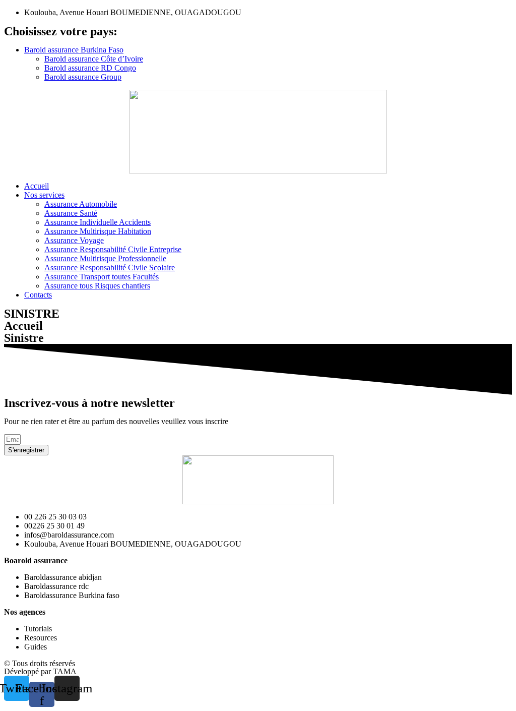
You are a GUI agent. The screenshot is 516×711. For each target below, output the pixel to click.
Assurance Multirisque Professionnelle (105, 258)
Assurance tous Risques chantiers (97, 285)
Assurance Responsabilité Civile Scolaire (109, 267)
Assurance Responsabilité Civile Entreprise (112, 249)
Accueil (36, 186)
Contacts (38, 294)
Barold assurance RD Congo (90, 68)
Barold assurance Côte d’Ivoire (93, 58)
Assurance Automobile (80, 204)
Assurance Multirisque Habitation (97, 231)
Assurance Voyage (74, 240)
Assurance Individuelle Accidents (97, 222)
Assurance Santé (70, 213)
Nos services (44, 195)
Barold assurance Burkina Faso (73, 49)
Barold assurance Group (82, 77)
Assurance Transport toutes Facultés (101, 276)
